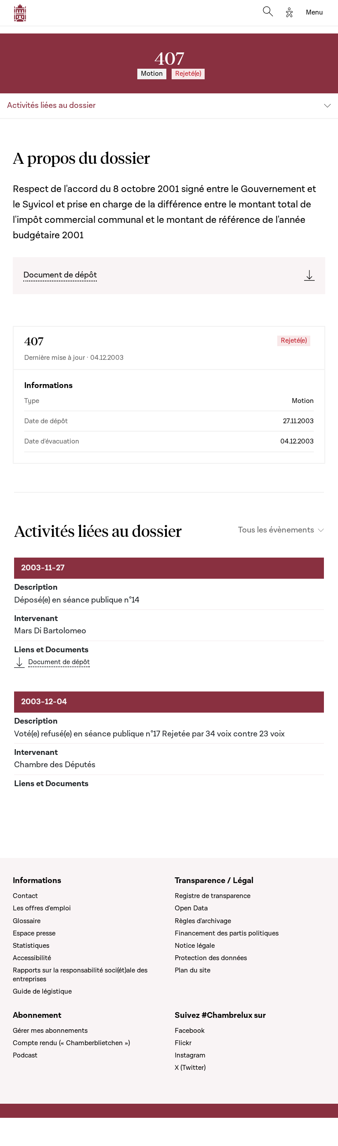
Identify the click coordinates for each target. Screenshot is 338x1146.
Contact (25, 895)
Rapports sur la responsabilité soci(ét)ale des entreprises (80, 974)
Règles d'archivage (203, 921)
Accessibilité (32, 958)
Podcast (25, 1055)
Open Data (191, 908)
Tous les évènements (276, 530)
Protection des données (211, 958)
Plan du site (192, 970)
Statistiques (31, 945)
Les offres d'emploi (42, 908)
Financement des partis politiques (227, 933)
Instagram (190, 1055)
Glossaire (26, 921)
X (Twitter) (190, 1067)
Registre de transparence (212, 895)
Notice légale (195, 945)
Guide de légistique (42, 991)
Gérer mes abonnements (50, 1030)
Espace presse (34, 933)
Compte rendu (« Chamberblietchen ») (71, 1043)
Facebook (190, 1030)
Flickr (183, 1043)
